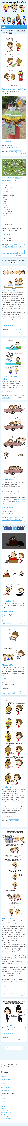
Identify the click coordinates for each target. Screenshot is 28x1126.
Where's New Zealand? (12, 177)
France (20, 248)
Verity (4, 623)
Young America (10, 693)
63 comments (7, 142)
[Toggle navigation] (24, 26)
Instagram (4, 1101)
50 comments (7, 234)
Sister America (6, 153)
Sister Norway (12, 251)
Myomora (4, 1106)
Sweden (15, 248)
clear (10, 32)
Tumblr (21, 529)
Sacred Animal (8, 479)
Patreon (14, 262)
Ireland (4, 332)
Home (3, 1074)
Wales (10, 244)
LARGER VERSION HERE (9, 180)
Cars (12, 519)
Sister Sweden (20, 251)
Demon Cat (21, 253)
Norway (4, 248)
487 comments (8, 816)
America (10, 691)
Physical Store (5, 1087)
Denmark (10, 246)
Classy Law (7, 1025)
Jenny (8, 519)
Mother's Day (8, 665)
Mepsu (3, 1108)
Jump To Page (20, 30)
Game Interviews (6, 1110)
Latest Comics (5, 1079)
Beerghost (5, 251)
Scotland (10, 248)
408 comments (8, 987)
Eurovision (14, 993)
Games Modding (6, 1118)
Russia (4, 993)
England (19, 151)
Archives (3, 1077)
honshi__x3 (14, 147)
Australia (15, 691)
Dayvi (4, 519)
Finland (4, 246)
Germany (16, 246)
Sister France (6, 253)
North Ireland (10, 332)
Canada (4, 691)
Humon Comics (5, 1116)
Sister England (12, 151)
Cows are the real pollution (10, 378)
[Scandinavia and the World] (14, 6)
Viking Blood (8, 601)
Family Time (7, 787)
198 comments (8, 326)
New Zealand (17, 244)
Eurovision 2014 (9, 918)
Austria (9, 993)
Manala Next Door (6, 1112)
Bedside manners (10, 290)
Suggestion (5, 615)
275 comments (8, 679)
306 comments (8, 1034)
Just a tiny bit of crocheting (14, 89)
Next (19, 1048)
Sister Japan (21, 517)
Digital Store (5, 1090)
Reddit (11, 145)
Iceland (23, 244)
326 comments (8, 611)
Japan (16, 517)
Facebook (8, 529)
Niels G (3, 1114)
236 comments (8, 391)
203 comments (8, 507)
